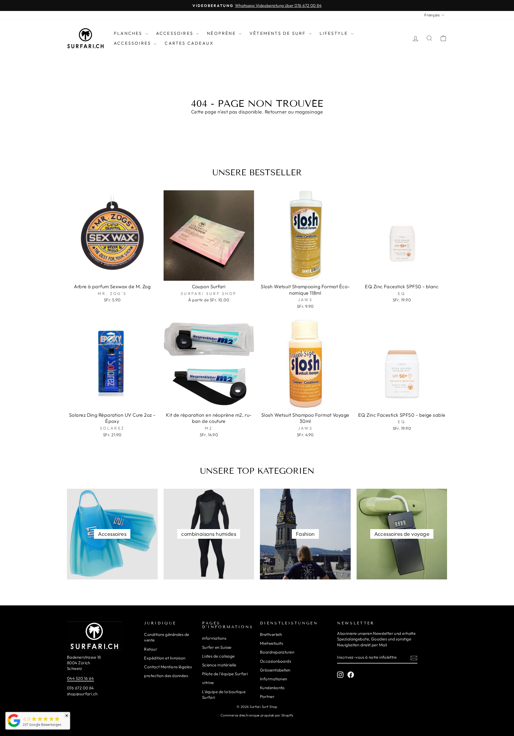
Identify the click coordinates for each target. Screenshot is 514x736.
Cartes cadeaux (189, 43)
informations (214, 638)
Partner (267, 696)
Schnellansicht (112, 274)
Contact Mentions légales (168, 666)
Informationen (273, 678)
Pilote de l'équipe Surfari (225, 673)
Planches (129, 33)
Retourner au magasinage (294, 112)
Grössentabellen (275, 670)
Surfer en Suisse (217, 647)
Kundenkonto (272, 687)
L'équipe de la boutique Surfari (223, 694)
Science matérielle (219, 664)
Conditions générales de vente (166, 637)
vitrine (208, 682)
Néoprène (222, 33)
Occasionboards (275, 661)
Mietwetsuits (271, 643)
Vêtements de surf (279, 33)
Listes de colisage (218, 656)
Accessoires (175, 33)
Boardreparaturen (277, 652)
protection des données (166, 675)
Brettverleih (271, 634)
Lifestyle (335, 33)
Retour (150, 649)
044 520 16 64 (80, 678)
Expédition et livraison (164, 658)
